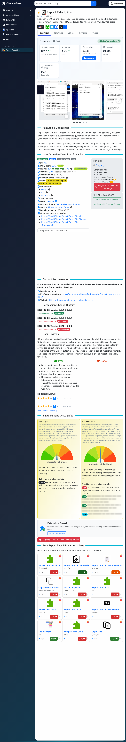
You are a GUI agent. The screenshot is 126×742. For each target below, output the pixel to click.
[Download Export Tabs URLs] (90, 53)
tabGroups (45, 195)
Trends (95, 33)
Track (57, 41)
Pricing (9, 39)
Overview (44, 33)
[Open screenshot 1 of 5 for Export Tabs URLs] (53, 100)
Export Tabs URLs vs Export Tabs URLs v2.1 (62, 216)
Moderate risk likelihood (49, 183)
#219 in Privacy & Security (103, 177)
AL (41, 16)
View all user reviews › (47, 410)
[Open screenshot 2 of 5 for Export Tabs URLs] (88, 100)
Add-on (49, 16)
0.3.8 (51, 171)
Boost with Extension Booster (108, 204)
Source (71, 33)
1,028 (100, 165)
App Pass (10, 30)
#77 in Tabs (98, 175)
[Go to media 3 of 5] (80, 122)
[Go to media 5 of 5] (86, 122)
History (9, 46)
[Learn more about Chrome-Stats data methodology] (71, 207)
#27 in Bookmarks (100, 172)
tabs (43, 192)
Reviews (83, 33)
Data (73, 159)
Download (58, 33)
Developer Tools (63, 159)
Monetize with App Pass (108, 199)
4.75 (59, 169)
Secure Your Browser (56, 533)
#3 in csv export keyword (104, 179)
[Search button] (93, 3)
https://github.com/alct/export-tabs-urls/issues (71, 300)
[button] (117, 3)
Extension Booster (14, 34)
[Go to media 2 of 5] (77, 122)
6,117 (54, 166)
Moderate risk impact (56, 180)
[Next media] (119, 100)
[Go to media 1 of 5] (74, 122)
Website (51, 201)
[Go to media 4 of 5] (83, 122)
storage (44, 189)
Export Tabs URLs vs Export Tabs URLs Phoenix (63, 219)
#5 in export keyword (103, 182)
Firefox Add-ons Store (108, 41)
